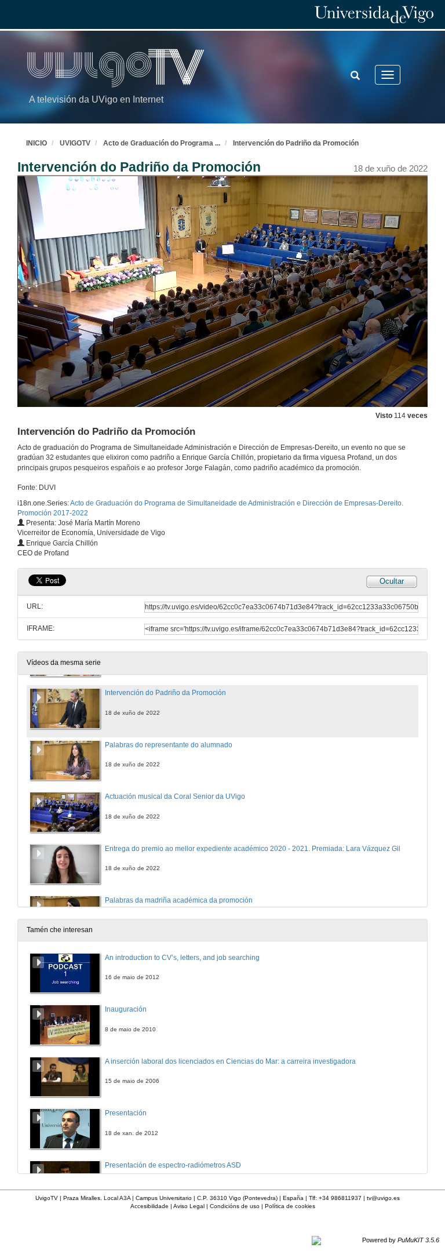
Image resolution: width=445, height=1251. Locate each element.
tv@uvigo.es (383, 1198)
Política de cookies (290, 1206)
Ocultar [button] (392, 581)
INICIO (36, 143)
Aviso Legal (189, 1206)
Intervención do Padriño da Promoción (296, 143)
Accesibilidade (149, 1206)
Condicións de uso (235, 1206)
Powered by (400, 1240)
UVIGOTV (75, 143)
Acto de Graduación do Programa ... (161, 143)
